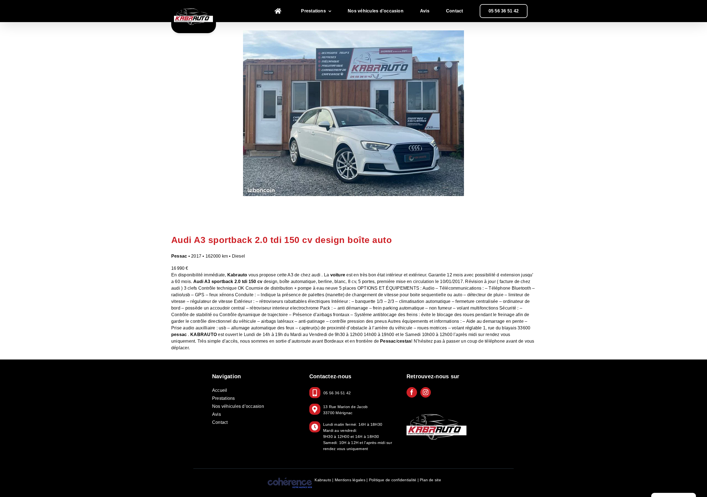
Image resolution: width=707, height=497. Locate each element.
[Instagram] (425, 392)
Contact (220, 422)
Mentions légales (350, 480)
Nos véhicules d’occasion (238, 406)
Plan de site (430, 480)
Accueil (219, 390)
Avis (216, 414)
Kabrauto (323, 480)
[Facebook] (412, 392)
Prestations (223, 398)
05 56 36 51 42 (337, 393)
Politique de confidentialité (392, 480)
